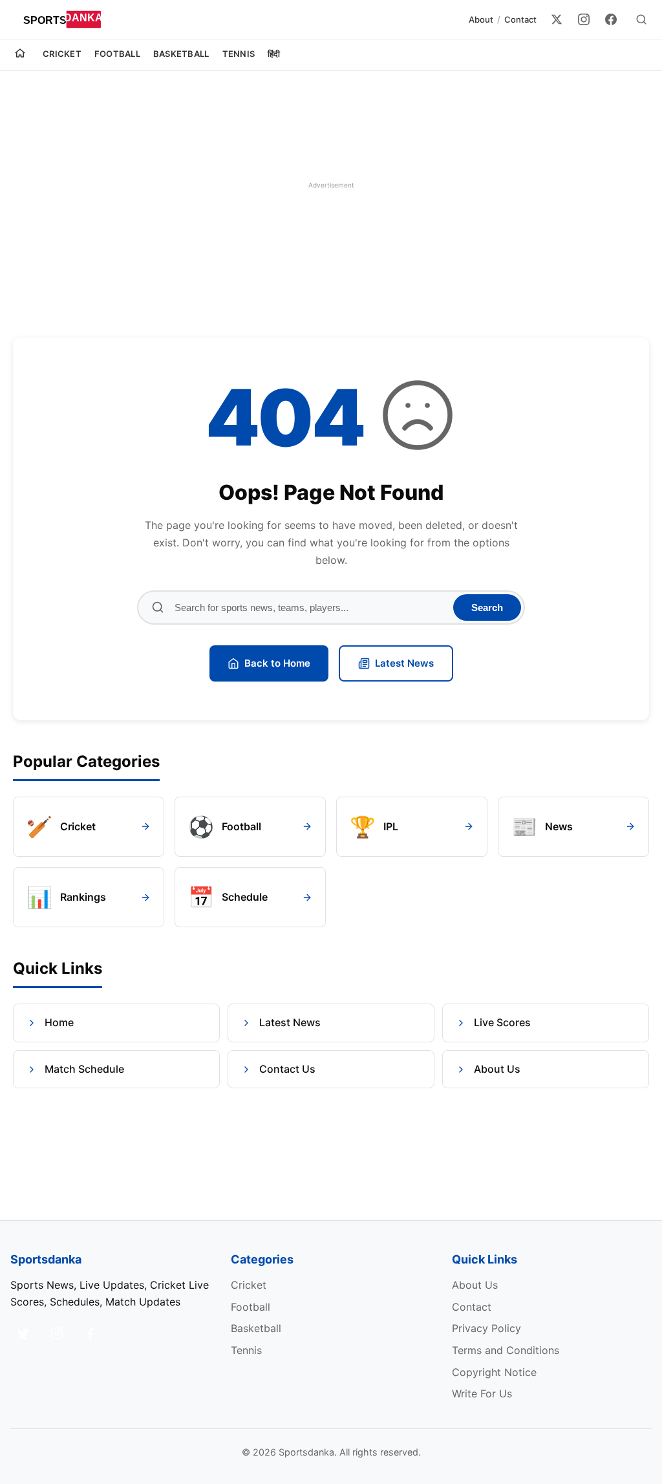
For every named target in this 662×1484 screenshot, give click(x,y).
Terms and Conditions (505, 1350)
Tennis (238, 53)
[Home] (20, 54)
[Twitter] (556, 19)
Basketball (181, 53)
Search (487, 607)
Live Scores (502, 1022)
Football (117, 53)
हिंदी (274, 53)
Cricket (62, 53)
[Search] (641, 19)
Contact (520, 19)
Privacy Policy (486, 1328)
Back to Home (277, 663)
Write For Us (482, 1393)
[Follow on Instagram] (57, 1333)
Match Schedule (84, 1068)
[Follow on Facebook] (90, 1333)
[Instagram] (583, 19)
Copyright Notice (494, 1372)
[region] (331, 184)
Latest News (404, 663)
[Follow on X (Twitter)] (23, 1333)
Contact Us (287, 1068)
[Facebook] (611, 19)
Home (59, 1022)
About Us (497, 1068)
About (481, 19)
